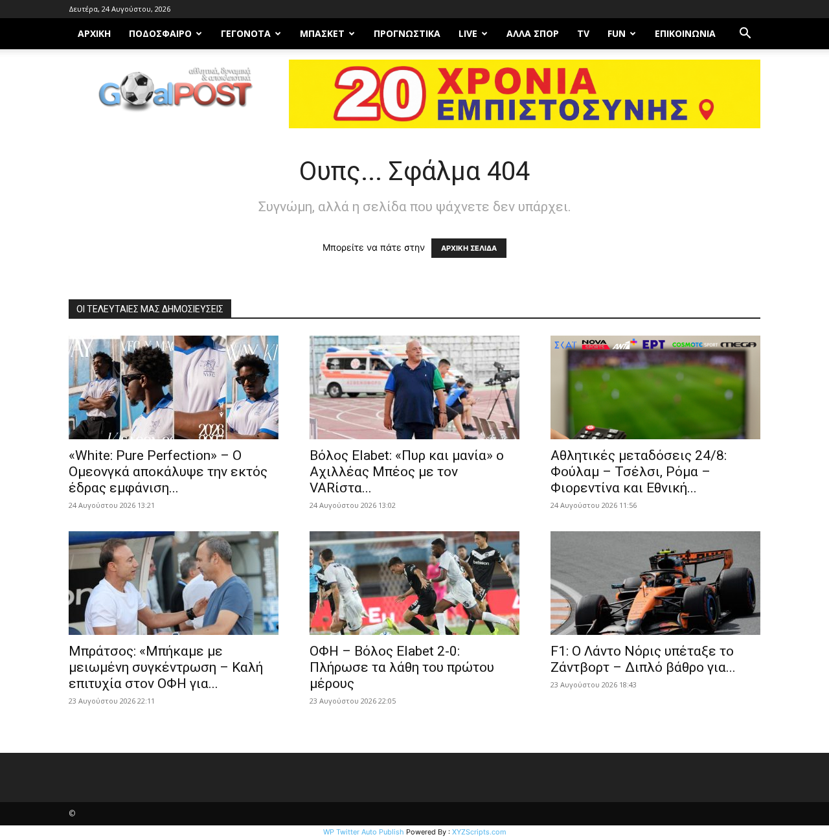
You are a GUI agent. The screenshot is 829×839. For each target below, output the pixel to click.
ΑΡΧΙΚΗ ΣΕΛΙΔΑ (469, 248)
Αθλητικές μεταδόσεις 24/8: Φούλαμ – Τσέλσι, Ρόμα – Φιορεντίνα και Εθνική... (639, 472)
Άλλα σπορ (532, 33)
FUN (617, 33)
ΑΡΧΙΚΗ (94, 33)
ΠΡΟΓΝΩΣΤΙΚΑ (407, 33)
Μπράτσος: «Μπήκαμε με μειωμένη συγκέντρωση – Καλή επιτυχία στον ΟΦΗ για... (166, 667)
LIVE (468, 33)
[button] (744, 35)
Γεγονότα (246, 33)
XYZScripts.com (479, 831)
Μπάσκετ (322, 33)
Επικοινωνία (685, 33)
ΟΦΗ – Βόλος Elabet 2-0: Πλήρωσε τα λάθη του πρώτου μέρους (402, 667)
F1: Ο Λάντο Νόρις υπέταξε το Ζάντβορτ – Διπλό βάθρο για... (643, 659)
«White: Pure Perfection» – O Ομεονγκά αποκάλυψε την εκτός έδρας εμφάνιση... (168, 472)
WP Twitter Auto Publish (363, 831)
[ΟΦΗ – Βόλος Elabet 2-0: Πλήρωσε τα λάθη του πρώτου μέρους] (414, 583)
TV (583, 33)
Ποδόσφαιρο (160, 33)
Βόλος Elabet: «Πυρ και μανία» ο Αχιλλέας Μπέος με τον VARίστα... (407, 472)
